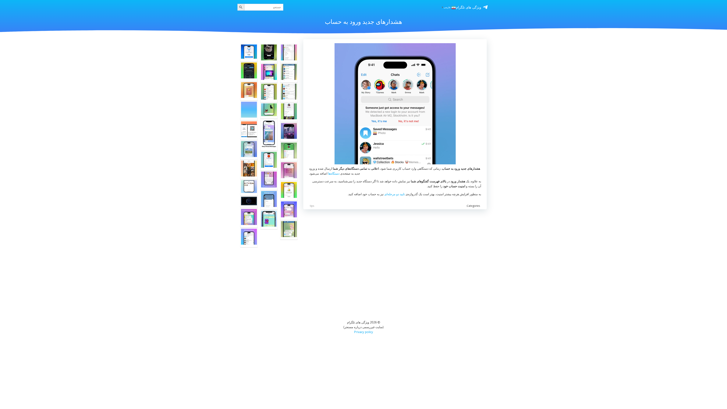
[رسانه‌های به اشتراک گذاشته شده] (249, 169)
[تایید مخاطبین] (289, 171)
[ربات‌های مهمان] (249, 150)
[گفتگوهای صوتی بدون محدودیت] (249, 110)
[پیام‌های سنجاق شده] (269, 135)
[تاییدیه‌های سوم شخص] (269, 92)
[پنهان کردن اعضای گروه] (269, 73)
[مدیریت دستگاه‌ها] (269, 200)
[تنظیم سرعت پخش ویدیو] (289, 132)
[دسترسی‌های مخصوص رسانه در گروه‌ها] (289, 210)
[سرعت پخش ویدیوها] (249, 202)
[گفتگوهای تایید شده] (289, 92)
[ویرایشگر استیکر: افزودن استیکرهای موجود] (249, 187)
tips (312, 206)
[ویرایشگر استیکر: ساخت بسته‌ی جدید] (269, 53)
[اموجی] (269, 180)
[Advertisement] (395, 260)
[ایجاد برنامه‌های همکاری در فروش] (269, 161)
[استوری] (249, 238)
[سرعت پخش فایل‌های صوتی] (289, 230)
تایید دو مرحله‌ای (394, 194)
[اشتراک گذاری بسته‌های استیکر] (269, 110)
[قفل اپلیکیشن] (289, 73)
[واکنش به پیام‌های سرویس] (249, 91)
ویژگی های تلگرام (468, 7)
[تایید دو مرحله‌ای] (289, 53)
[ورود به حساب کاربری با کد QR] (249, 130)
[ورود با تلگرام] (249, 71)
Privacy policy (363, 332)
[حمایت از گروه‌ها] (249, 218)
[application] (395, 103)
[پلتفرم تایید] (289, 191)
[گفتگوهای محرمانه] (289, 112)
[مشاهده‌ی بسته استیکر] (269, 220)
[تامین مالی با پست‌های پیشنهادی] (249, 52)
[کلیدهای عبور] (289, 151)
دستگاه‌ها (333, 173)
